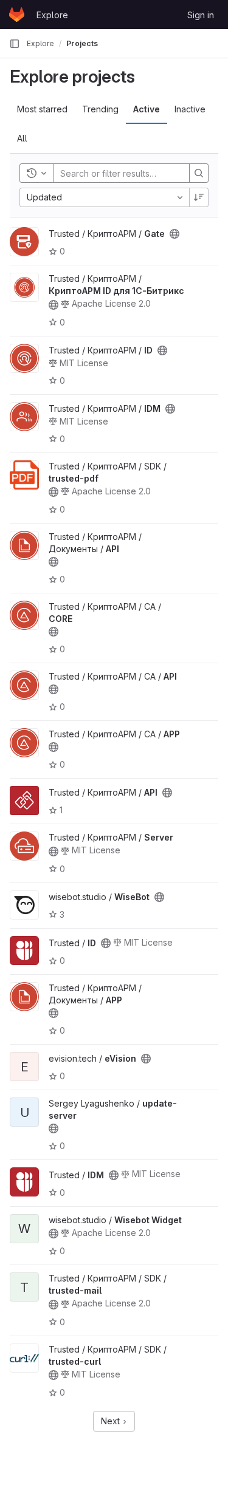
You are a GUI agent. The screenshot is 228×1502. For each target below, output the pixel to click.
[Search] (199, 173)
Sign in (200, 15)
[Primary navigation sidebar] (14, 43)
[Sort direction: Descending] (199, 197)
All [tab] (22, 138)
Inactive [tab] (190, 109)
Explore (52, 15)
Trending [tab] (100, 109)
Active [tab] (146, 109)
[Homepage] (17, 14)
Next (111, 1421)
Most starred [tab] (42, 109)
